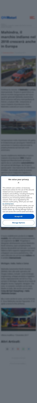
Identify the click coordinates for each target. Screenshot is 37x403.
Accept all (18, 216)
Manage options (18, 223)
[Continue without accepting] (18, 182)
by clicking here (8, 204)
